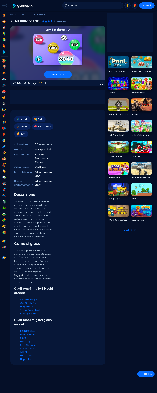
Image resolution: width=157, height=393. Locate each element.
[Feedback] (47, 83)
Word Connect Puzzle (118, 220)
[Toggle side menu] (4, 5)
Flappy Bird (26, 359)
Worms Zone (138, 220)
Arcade (23, 14)
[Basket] (4, 73)
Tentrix (112, 92)
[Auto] (4, 91)
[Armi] (4, 147)
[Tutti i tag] (4, 241)
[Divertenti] (4, 140)
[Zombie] (4, 232)
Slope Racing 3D (29, 299)
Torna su (147, 373)
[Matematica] (4, 171)
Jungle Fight (114, 198)
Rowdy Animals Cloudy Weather (142, 71)
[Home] (4, 15)
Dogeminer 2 (27, 306)
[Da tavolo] (4, 79)
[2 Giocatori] (4, 61)
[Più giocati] (4, 28)
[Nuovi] (4, 40)
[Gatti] (4, 98)
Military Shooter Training (118, 114)
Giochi (13, 14)
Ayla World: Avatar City (142, 135)
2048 (23, 133)
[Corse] (4, 183)
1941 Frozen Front (116, 135)
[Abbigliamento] (4, 116)
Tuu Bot (135, 198)
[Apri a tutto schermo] (101, 83)
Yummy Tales (138, 92)
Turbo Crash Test (30, 310)
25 (28, 82)
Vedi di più (130, 230)
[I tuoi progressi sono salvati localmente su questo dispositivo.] (40, 83)
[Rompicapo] (4, 177)
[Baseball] (4, 67)
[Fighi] (4, 110)
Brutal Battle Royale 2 (142, 177)
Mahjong (25, 341)
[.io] (4, 153)
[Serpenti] (4, 208)
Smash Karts (27, 348)
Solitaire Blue (27, 330)
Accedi (147, 5)
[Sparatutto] (4, 196)
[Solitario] (4, 202)
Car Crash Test (29, 303)
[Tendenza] (4, 46)
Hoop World (114, 177)
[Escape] (4, 122)
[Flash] (4, 134)
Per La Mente (44, 126)
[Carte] (4, 104)
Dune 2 (135, 114)
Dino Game (26, 355)
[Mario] (4, 165)
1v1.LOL (23, 352)
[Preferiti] (135, 5)
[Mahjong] (4, 159)
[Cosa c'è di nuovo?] (127, 5)
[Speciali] (4, 52)
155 (19, 82)
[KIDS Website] (4, 247)
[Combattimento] (4, 128)
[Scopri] (4, 34)
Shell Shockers (28, 345)
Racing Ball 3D (28, 313)
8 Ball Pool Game (117, 71)
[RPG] (4, 189)
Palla (40, 119)
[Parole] (4, 226)
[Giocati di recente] (4, 21)
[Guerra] (4, 220)
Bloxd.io (136, 156)
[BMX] (4, 85)
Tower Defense (115, 156)
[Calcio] (4, 214)
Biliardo (24, 126)
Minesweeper (27, 334)
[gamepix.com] (23, 5)
